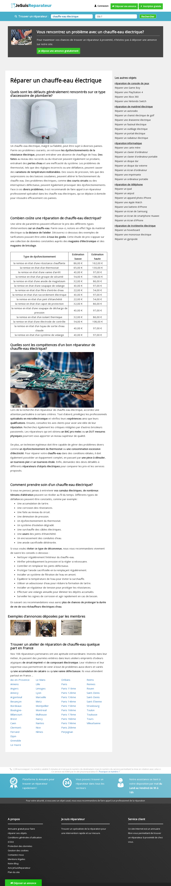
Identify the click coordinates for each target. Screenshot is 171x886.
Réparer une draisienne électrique (133, 119)
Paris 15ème (68, 705)
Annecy (14, 692)
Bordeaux (16, 705)
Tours (90, 718)
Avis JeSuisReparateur (19, 867)
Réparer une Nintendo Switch (130, 101)
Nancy (39, 718)
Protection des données (20, 846)
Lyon (38, 692)
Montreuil (41, 710)
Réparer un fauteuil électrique (130, 124)
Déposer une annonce (125, 6)
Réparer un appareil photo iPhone (133, 197)
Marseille (41, 697)
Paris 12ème (68, 692)
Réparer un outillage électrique (131, 128)
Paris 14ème (68, 701)
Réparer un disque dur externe (131, 165)
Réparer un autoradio (126, 110)
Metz (39, 701)
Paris (64, 684)
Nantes (40, 723)
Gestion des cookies (18, 850)
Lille (38, 684)
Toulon (91, 710)
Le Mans (40, 679)
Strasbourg (93, 705)
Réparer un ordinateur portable (131, 179)
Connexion (103, 5)
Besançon (16, 701)
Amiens (14, 684)
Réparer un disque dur (126, 161)
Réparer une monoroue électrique (133, 234)
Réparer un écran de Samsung (131, 211)
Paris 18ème (68, 718)
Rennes (91, 684)
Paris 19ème (68, 723)
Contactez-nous (16, 854)
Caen (13, 723)
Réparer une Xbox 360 (127, 96)
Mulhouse (41, 714)
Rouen (90, 688)
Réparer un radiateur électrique (131, 137)
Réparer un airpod (124, 193)
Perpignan (67, 731)
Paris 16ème (68, 710)
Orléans (65, 679)
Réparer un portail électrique (130, 133)
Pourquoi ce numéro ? (109, 771)
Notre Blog (13, 863)
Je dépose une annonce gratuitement (58, 50)
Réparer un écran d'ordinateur (131, 170)
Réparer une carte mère (127, 147)
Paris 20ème (68, 727)
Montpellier (42, 705)
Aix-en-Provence (20, 679)
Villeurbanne (94, 723)
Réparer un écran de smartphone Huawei (137, 215)
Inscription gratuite (151, 6)
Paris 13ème (68, 697)
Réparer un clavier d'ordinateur (131, 152)
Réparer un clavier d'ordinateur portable (136, 156)
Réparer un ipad (123, 188)
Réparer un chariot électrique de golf (134, 115)
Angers (14, 688)
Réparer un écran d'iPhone (129, 220)
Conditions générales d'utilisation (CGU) (25, 839)
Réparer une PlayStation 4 (129, 92)
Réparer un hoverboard (127, 230)
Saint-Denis (93, 692)
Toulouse (92, 714)
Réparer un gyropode (126, 239)
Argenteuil (16, 697)
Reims (90, 679)
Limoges (41, 688)
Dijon (13, 736)
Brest (13, 718)
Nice (38, 727)
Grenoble (15, 740)
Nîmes (39, 731)
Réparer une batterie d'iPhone (131, 206)
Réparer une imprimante (128, 174)
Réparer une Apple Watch (128, 202)
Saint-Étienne (94, 701)
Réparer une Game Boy (127, 87)
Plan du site (14, 872)
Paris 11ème (68, 688)
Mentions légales (16, 859)
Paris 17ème (68, 714)
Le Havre (15, 745)
